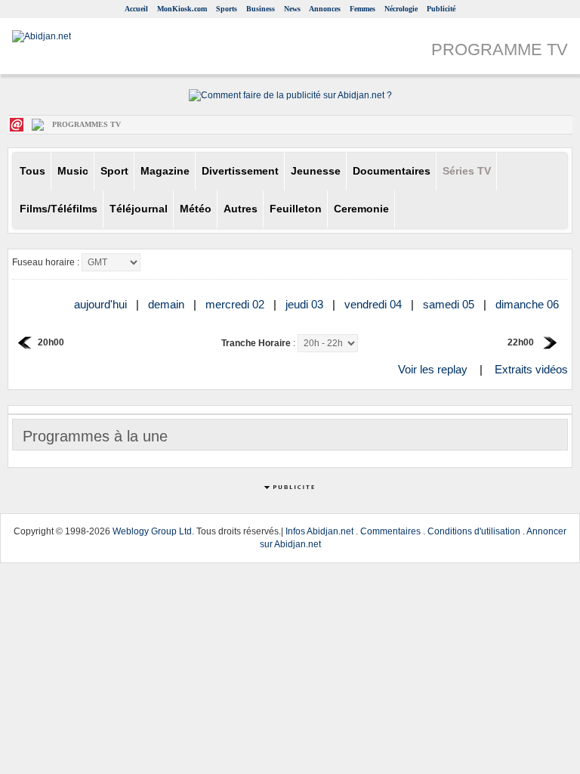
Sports (226, 9)
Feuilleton (296, 209)
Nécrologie (401, 9)
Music (72, 171)
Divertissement (240, 171)
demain (167, 304)
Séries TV (467, 171)
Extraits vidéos (531, 369)
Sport (114, 171)
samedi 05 (450, 304)
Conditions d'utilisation (473, 531)
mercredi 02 (236, 304)
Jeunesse (316, 171)
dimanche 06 (528, 304)
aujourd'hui (102, 304)
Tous (32, 171)
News (292, 9)
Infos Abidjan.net (319, 531)
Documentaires (391, 171)
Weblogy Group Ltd (152, 531)
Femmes (362, 9)
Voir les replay (432, 369)
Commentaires (390, 531)
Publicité (441, 9)
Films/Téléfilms (58, 209)
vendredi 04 (374, 304)
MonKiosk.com (182, 9)
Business (260, 9)
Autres (241, 209)
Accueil (136, 9)
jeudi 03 (305, 304)
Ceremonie (361, 209)
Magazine (165, 171)
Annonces (325, 9)
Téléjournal (139, 209)
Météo (195, 209)
